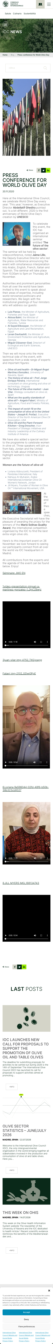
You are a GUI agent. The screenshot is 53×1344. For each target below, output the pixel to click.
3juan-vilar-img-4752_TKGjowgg (22, 660)
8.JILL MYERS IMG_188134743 (21, 883)
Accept (26, 1312)
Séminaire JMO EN (14, 573)
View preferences (26, 1326)
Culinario (17, 13)
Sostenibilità (30, 13)
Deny (26, 1319)
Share (31, 170)
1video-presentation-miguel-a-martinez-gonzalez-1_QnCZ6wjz (22, 588)
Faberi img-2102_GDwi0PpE (19, 673)
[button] (49, 1290)
